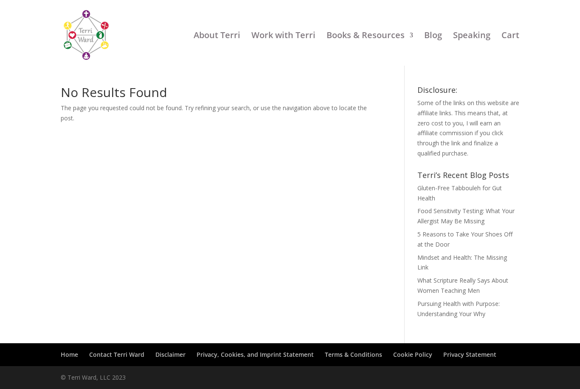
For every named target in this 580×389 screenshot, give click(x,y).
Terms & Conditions (353, 354)
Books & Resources (366, 36)
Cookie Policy (412, 354)
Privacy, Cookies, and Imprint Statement (255, 354)
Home (69, 354)
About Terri (217, 36)
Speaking (471, 36)
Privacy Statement (469, 354)
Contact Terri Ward (116, 354)
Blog (433, 36)
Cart (510, 36)
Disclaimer (170, 354)
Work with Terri (283, 36)
